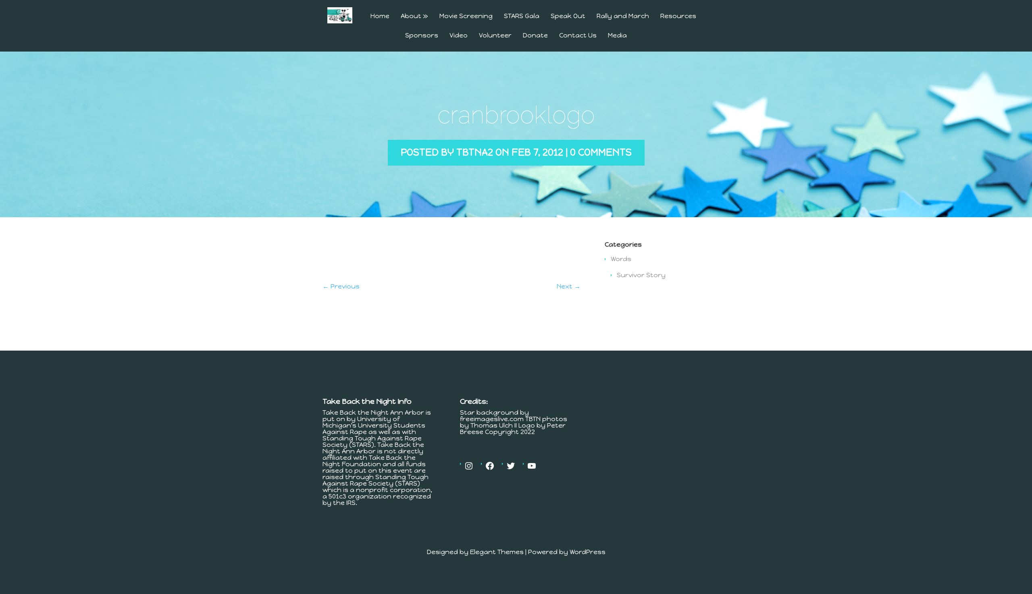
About (414, 16)
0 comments (601, 152)
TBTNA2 (474, 152)
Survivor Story (641, 275)
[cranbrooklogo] (365, 272)
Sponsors (421, 35)
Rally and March (623, 16)
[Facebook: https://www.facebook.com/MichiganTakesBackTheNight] (490, 466)
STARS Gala (521, 16)
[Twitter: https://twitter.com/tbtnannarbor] (511, 466)
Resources (678, 16)
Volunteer (495, 35)
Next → (568, 286)
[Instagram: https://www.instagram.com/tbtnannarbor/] (469, 466)
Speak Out (568, 16)
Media (617, 35)
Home (379, 16)
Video (458, 35)
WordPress (587, 552)
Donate (535, 35)
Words (621, 259)
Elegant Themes (497, 552)
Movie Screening (466, 16)
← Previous (341, 286)
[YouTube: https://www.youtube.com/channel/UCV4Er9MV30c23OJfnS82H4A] (531, 466)
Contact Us (578, 35)
